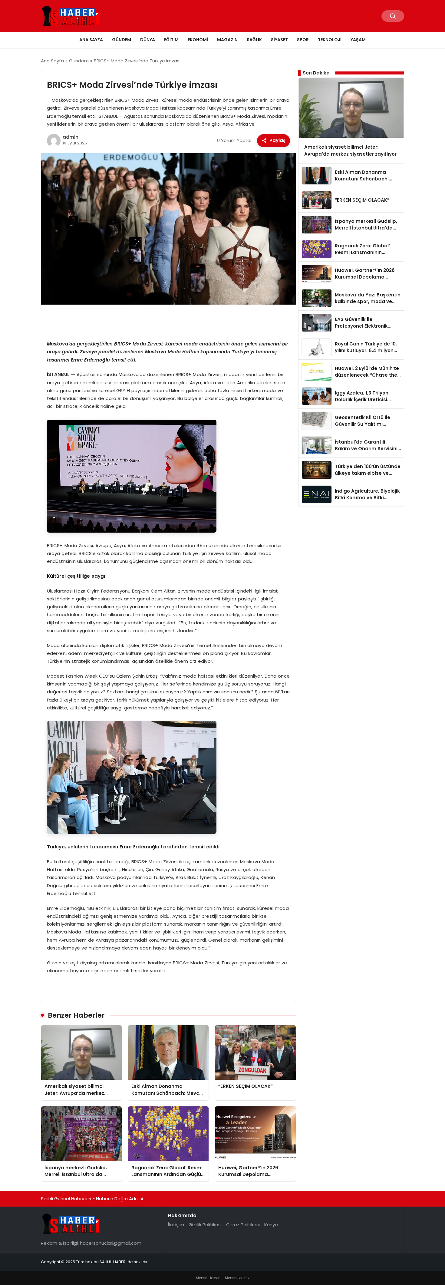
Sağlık (254, 40)
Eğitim (171, 40)
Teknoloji (329, 40)
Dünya (147, 40)
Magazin (227, 40)
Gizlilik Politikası (205, 1224)
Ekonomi (198, 40)
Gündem (121, 40)
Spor (303, 40)
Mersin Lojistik (237, 1277)
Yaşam (358, 40)
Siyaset (279, 40)
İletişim (176, 1224)
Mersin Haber (207, 1277)
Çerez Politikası (243, 1224)
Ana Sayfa (91, 40)
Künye (271, 1224)
